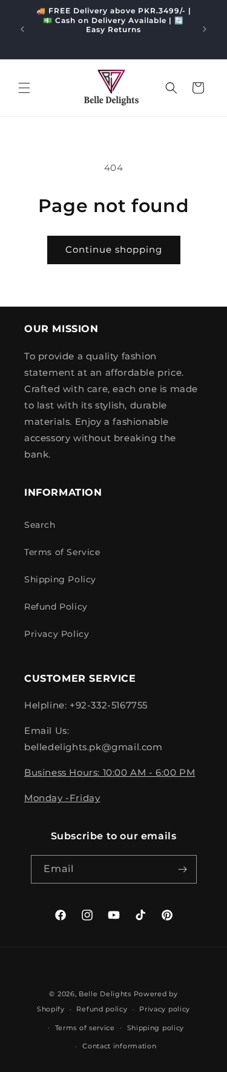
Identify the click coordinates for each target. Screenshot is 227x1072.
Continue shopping (113, 249)
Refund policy (101, 1009)
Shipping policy (156, 1028)
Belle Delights (105, 994)
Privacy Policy (56, 633)
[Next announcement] (204, 29)
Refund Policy (56, 606)
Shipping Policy (60, 579)
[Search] (171, 88)
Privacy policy (164, 1009)
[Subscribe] (182, 869)
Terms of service (85, 1028)
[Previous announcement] (22, 29)
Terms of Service (62, 552)
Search (40, 524)
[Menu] (24, 88)
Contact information (119, 1046)
